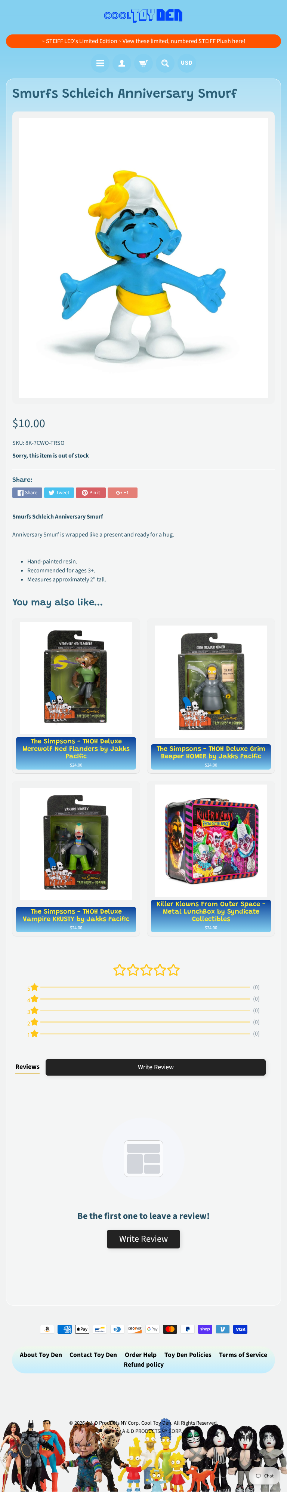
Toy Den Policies (188, 1355)
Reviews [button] (27, 1066)
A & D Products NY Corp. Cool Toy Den (128, 1423)
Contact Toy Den (93, 1355)
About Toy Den (41, 1355)
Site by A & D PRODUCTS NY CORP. (143, 1431)
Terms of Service (243, 1355)
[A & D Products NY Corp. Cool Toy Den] (143, 15)
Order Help (141, 1355)
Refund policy (144, 1364)
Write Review (156, 1067)
